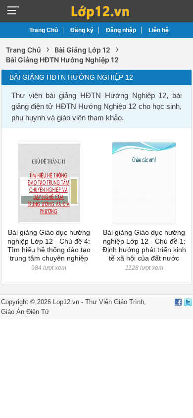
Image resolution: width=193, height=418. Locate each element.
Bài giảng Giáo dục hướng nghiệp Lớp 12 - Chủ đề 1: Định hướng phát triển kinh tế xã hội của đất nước (144, 245)
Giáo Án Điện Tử (25, 311)
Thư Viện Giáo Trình (114, 302)
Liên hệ (158, 30)
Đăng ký (82, 30)
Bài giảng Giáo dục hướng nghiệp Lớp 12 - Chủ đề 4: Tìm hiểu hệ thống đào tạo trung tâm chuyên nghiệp (49, 245)
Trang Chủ (43, 30)
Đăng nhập (121, 30)
